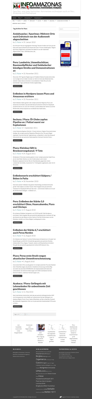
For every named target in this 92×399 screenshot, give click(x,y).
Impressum (37, 18)
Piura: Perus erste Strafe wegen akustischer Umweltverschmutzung (32, 257)
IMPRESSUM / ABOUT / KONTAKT (19, 23)
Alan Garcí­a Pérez (40, 351)
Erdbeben (38, 365)
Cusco (39, 362)
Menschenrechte (39, 373)
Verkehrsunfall (39, 392)
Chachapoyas (48, 359)
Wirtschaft (32, 20)
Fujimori (43, 365)
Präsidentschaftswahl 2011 (45, 379)
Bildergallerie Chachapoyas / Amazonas (21, 352)
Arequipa (38, 353)
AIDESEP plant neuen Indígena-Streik (67, 358)
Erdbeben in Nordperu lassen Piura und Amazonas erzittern (33, 95)
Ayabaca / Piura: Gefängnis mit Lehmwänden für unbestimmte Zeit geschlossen (31, 286)
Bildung (45, 356)
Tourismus (51, 386)
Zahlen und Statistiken (62, 20)
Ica (55, 365)
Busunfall (49, 356)
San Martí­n (43, 381)
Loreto (43, 371)
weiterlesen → (17, 54)
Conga (52, 359)
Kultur (39, 20)
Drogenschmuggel (50, 363)
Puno (37, 381)
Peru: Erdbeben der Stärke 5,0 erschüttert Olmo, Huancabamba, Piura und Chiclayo (33, 204)
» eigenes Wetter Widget (65, 64)
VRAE (43, 392)
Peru (19, 18)
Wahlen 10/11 (50, 392)
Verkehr (51, 388)
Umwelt (25, 20)
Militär (44, 373)
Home (14, 18)
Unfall (45, 389)
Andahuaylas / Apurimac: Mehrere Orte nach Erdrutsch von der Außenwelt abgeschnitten (34, 36)
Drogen (44, 363)
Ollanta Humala (52, 373)
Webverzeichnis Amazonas (19, 356)
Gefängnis (47, 365)
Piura (37, 376)
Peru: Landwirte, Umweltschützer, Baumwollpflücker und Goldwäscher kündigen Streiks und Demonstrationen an (34, 66)
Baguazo (48, 353)
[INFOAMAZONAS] (37, 5)
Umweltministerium (40, 389)
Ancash (49, 351)
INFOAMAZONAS (24, 397)
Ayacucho (44, 353)
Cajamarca (41, 359)
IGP (36, 367)
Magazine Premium (66, 397)
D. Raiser (18, 42)
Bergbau (39, 356)
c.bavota (77, 397)
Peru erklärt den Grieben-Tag (65, 356)
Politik (19, 20)
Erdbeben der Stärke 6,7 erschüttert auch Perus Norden (32, 231)
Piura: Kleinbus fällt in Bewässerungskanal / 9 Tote (28, 149)
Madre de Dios (49, 371)
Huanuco (52, 365)
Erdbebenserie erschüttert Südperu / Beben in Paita (32, 177)
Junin (39, 368)
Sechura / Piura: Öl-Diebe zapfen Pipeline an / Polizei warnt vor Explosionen (30, 122)
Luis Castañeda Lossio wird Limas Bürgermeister (18, 329)
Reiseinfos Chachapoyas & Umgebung (21, 354)
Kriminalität (51, 368)
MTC (46, 373)
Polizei (40, 376)
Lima (38, 370)
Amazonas (28, 18)
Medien (45, 20)
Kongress (43, 367)
